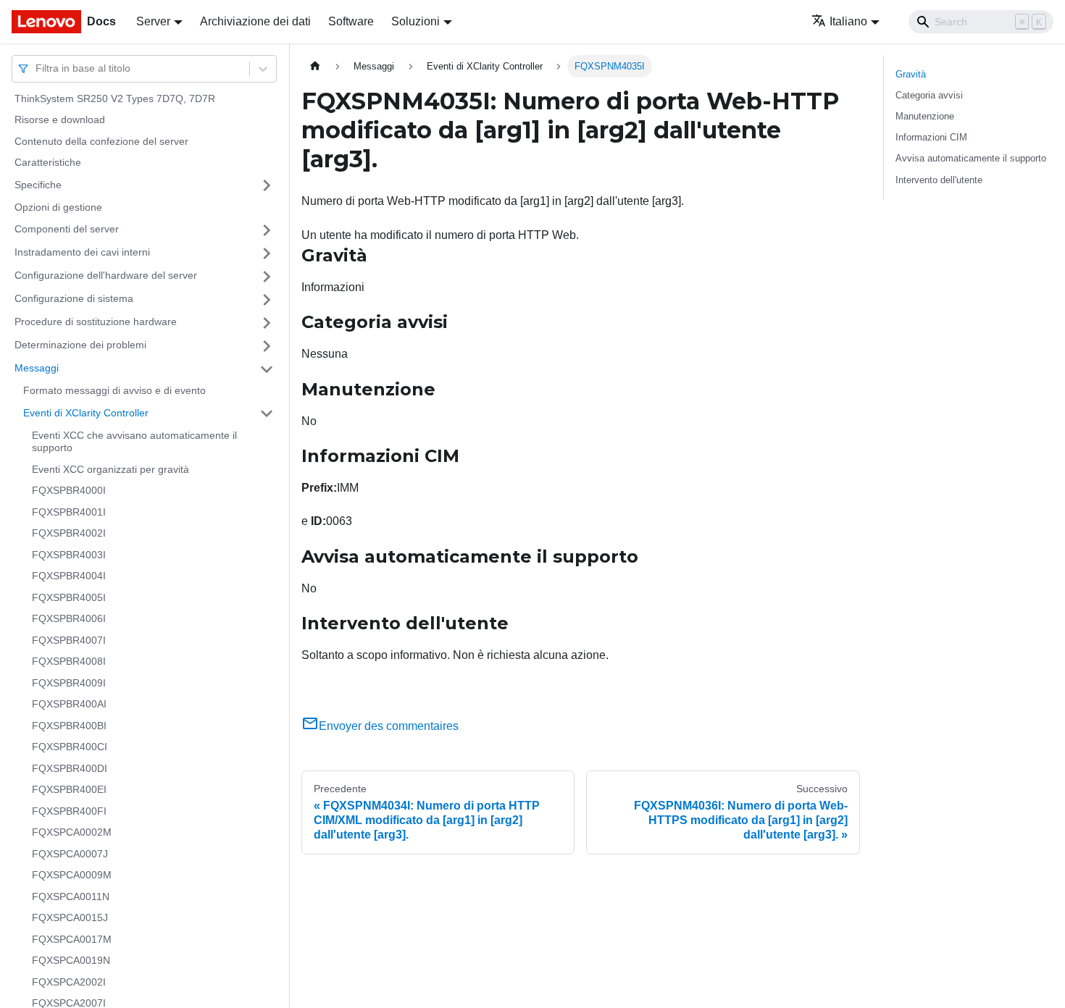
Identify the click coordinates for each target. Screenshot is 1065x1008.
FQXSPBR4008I (69, 662)
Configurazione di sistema (73, 299)
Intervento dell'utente (938, 180)
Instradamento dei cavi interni (82, 253)
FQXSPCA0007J (70, 854)
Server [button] (153, 21)
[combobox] (37, 68)
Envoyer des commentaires (389, 726)
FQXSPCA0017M (72, 939)
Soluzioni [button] (415, 21)
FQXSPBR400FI (69, 811)
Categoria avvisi (929, 95)
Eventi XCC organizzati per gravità (110, 469)
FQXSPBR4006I (69, 619)
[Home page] (315, 66)
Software (351, 21)
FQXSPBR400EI (69, 790)
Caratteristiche (47, 163)
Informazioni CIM (931, 137)
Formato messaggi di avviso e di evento (114, 391)
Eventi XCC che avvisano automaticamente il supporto (134, 441)
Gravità (910, 74)
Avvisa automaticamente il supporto (970, 158)
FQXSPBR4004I (69, 576)
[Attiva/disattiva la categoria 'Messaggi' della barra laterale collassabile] (267, 369)
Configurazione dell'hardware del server (105, 276)
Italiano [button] (848, 21)
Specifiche (38, 184)
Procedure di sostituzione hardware (95, 322)
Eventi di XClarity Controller (86, 413)
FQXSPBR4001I (69, 512)
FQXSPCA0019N (71, 961)
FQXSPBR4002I (69, 533)
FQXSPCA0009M (72, 875)
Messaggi (36, 368)
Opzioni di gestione (58, 207)
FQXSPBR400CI (69, 747)
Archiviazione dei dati (255, 21)
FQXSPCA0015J (70, 918)
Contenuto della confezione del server (101, 141)
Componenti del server (66, 229)
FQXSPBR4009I (69, 683)
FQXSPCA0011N (70, 896)
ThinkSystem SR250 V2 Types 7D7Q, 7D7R (114, 98)
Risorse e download (59, 120)
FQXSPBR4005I (69, 597)
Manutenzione (924, 116)
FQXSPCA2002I (69, 982)
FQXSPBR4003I (69, 554)
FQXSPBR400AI (69, 704)
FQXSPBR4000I (69, 491)
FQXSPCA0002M (72, 833)
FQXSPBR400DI (69, 768)
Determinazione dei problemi (80, 345)
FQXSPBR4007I (69, 640)
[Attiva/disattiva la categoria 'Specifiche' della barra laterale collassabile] (267, 185)
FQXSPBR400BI (69, 725)
